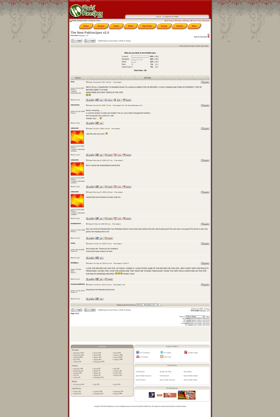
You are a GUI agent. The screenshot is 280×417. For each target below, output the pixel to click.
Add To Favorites (200, 36)
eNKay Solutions (181, 406)
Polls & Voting (125, 41)
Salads (96, 359)
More (194, 26)
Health (76, 393)
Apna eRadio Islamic (191, 376)
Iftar (95, 384)
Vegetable (97, 361)
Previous (81, 35)
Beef (115, 353)
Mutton (96, 357)
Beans (96, 353)
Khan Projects (141, 380)
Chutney (116, 355)
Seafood (117, 359)
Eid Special (77, 384)
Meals (130, 26)
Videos (116, 26)
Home (86, 26)
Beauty (76, 391)
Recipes (101, 26)
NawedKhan (172, 406)
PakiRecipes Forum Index (108, 41)
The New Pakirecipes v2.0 (90, 32)
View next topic (202, 46)
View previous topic (187, 46)
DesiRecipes (140, 372)
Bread (96, 355)
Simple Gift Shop (165, 372)
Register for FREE (171, 17)
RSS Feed (167, 357)
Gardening (117, 391)
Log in (158, 17)
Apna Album (188, 372)
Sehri (115, 384)
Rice (75, 359)
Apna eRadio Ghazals (167, 380)
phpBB (140, 406)
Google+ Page (193, 353)
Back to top (75, 100)
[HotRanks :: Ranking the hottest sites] (186, 398)
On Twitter (167, 353)
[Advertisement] (157, 7)
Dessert (76, 357)
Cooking (96, 391)
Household (97, 393)
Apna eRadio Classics (143, 376)
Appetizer (77, 353)
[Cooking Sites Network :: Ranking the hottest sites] (170, 396)
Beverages (77, 355)
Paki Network (164, 376)
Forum (164, 26)
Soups (76, 361)
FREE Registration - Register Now (86, 21)
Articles (179, 26)
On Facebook (145, 353)
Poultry (116, 357)
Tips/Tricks (147, 26)
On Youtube (144, 357)
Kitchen (116, 393)
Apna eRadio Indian (190, 380)
